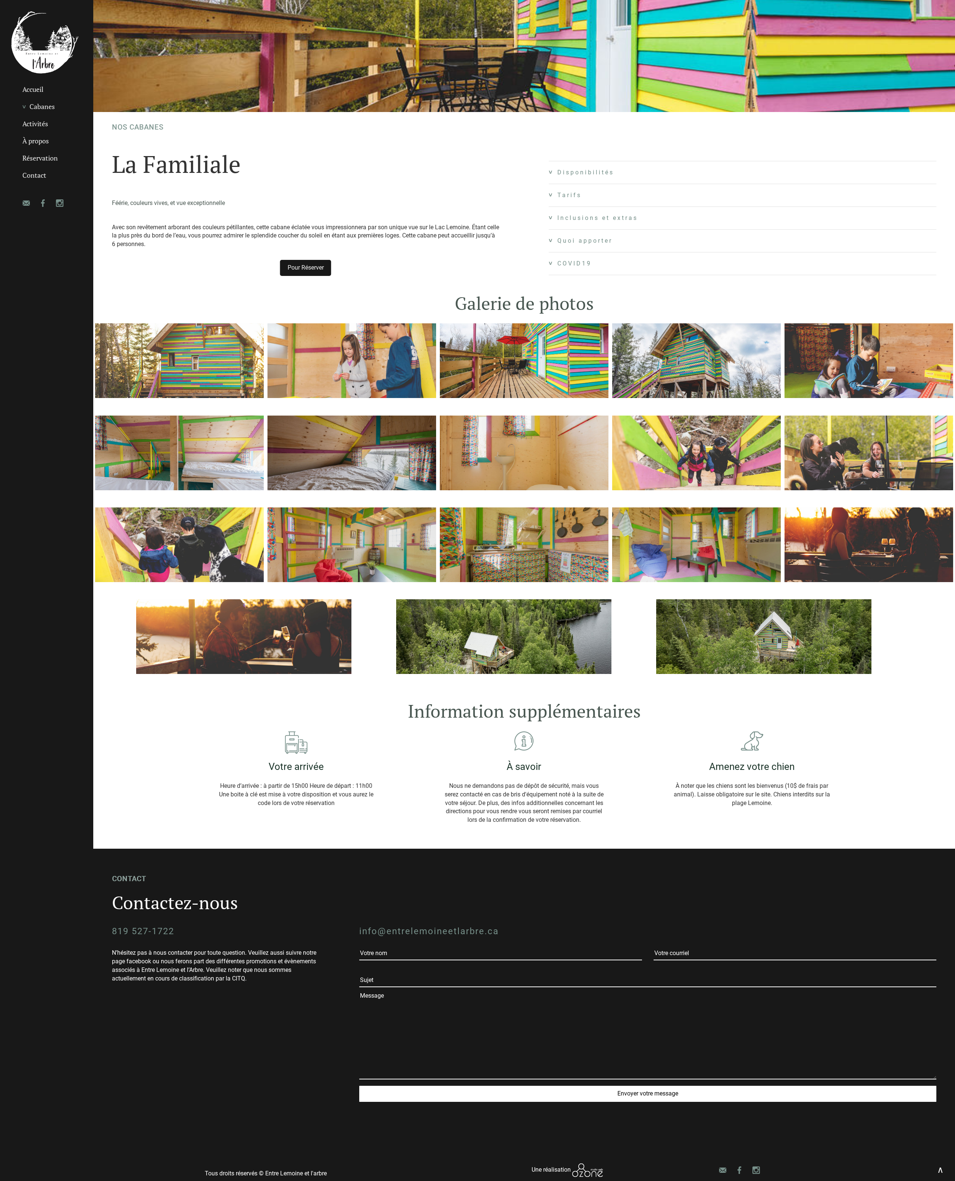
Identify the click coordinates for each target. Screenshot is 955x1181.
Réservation (40, 158)
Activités (35, 123)
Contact (34, 175)
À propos (35, 141)
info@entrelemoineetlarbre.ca (429, 931)
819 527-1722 (143, 931)
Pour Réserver (306, 267)
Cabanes (42, 106)
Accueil (32, 89)
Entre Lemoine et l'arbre (296, 1173)
